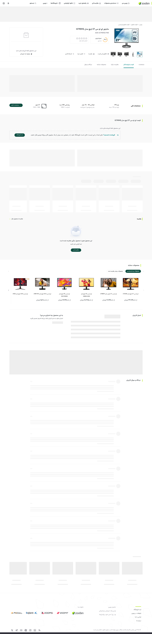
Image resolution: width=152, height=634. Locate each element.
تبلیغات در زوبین (136, 613)
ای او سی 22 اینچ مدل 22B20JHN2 (86, 295)
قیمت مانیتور (134, 25)
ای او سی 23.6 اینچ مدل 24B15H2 (42, 294)
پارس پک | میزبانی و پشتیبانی (107, 611)
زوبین (140, 25)
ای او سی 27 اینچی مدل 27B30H (108, 294)
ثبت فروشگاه (137, 609)
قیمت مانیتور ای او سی (123, 25)
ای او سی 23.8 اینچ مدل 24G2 (20, 294)
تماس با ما (138, 617)
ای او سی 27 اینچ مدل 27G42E (130, 294)
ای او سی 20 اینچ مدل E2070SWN (64, 295)
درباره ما (138, 621)
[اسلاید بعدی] (8, 290)
